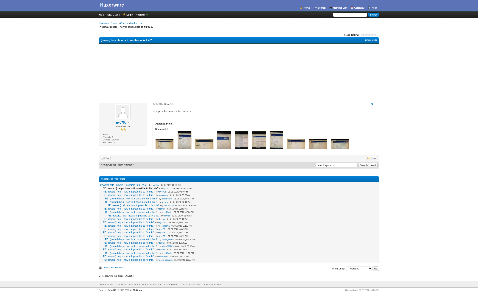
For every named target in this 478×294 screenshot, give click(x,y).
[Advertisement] (239, 72)
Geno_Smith (167, 239)
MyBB (113, 290)
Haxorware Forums (108, 23)
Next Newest (125, 164)
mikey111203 (167, 246)
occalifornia (167, 199)
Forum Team (106, 284)
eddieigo (163, 256)
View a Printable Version (114, 267)
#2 (372, 104)
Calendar (359, 7)
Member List (340, 7)
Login (129, 14)
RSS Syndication (212, 284)
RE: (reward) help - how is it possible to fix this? (128, 191)
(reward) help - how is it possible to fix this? (123, 185)
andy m (165, 202)
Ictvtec (162, 209)
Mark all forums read (191, 284)
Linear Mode (371, 40)
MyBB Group (136, 290)
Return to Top (149, 284)
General (124, 23)
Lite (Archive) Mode (168, 284)
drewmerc (163, 195)
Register (140, 14)
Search (322, 7)
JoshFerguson (166, 260)
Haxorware (134, 284)
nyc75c (121, 122)
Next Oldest (109, 164)
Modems (134, 23)
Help (374, 7)
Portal (307, 7)
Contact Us (120, 284)
